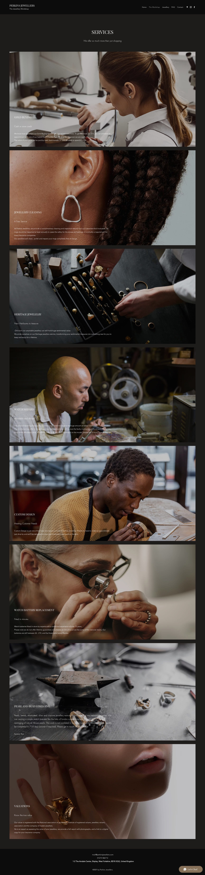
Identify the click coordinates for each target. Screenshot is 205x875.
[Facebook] (194, 7)
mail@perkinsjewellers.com (102, 854)
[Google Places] (187, 7)
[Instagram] (191, 7)
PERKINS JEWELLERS (22, 5)
